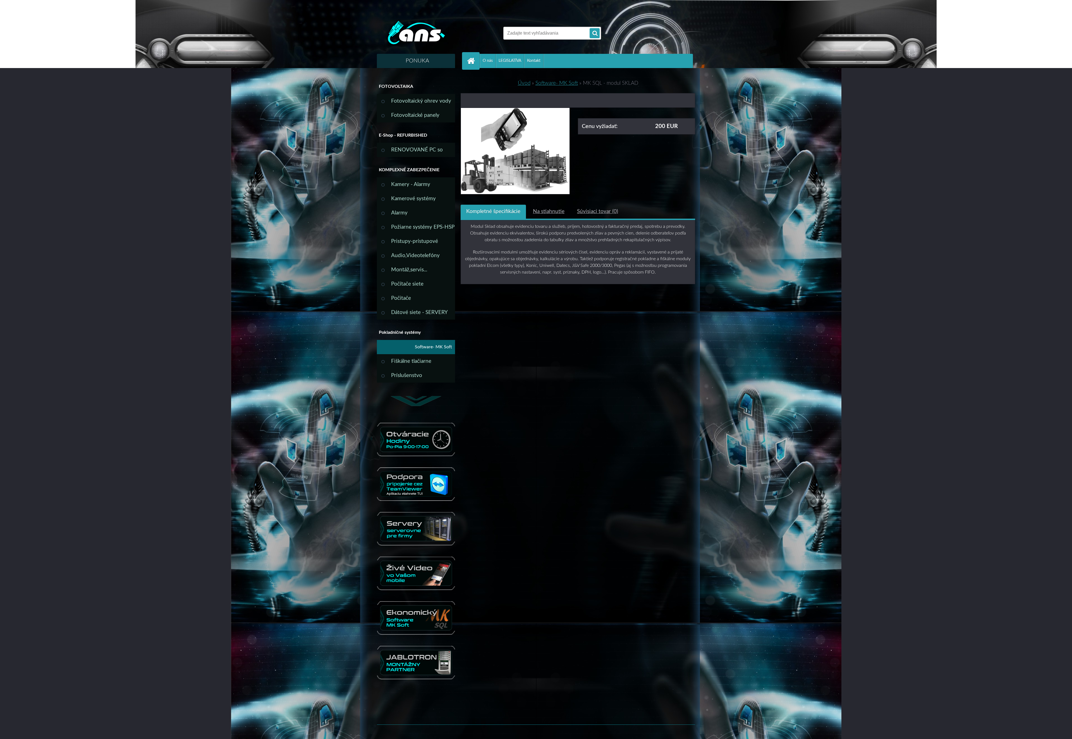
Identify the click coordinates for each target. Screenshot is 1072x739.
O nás (488, 61)
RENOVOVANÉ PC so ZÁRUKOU (417, 152)
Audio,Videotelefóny (415, 255)
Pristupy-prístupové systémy (414, 243)
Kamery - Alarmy (410, 184)
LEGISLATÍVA (510, 61)
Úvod (524, 83)
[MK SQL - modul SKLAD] (515, 112)
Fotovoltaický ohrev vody (421, 101)
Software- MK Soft (433, 347)
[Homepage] (473, 61)
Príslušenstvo (406, 375)
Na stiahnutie (548, 211)
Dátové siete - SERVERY (419, 312)
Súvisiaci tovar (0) (597, 211)
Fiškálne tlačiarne (411, 361)
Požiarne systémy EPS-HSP (422, 227)
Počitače (401, 298)
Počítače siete (407, 284)
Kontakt (533, 61)
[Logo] (415, 33)
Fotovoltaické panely (415, 115)
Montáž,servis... (409, 269)
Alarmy (399, 213)
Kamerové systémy (413, 198)
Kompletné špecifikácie (493, 211)
